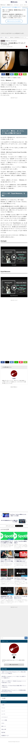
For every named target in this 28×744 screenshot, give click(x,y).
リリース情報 (4, 720)
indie (14, 378)
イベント (3, 707)
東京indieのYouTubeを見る (14, 21)
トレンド (3, 710)
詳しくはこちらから (14, 664)
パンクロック (14, 40)
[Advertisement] (14, 113)
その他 (2, 704)
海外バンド (3, 40)
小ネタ (2, 723)
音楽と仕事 (3, 729)
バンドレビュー (4, 717)
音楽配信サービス (5, 735)
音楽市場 (3, 732)
